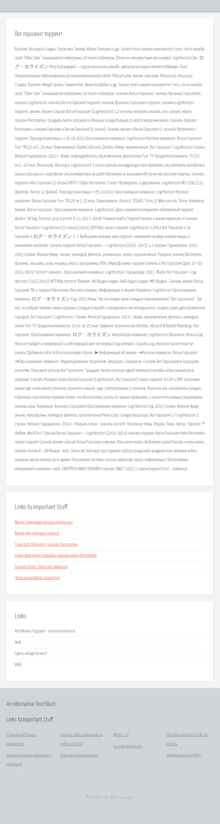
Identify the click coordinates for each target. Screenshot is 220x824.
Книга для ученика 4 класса (37, 533)
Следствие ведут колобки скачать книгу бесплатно (56, 555)
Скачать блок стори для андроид (41, 567)
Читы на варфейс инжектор (37, 578)
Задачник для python (184, 755)
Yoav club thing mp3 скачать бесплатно (46, 544)
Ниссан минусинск (128, 746)
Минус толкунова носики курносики (44, 522)
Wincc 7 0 (121, 735)
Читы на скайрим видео (79, 755)
